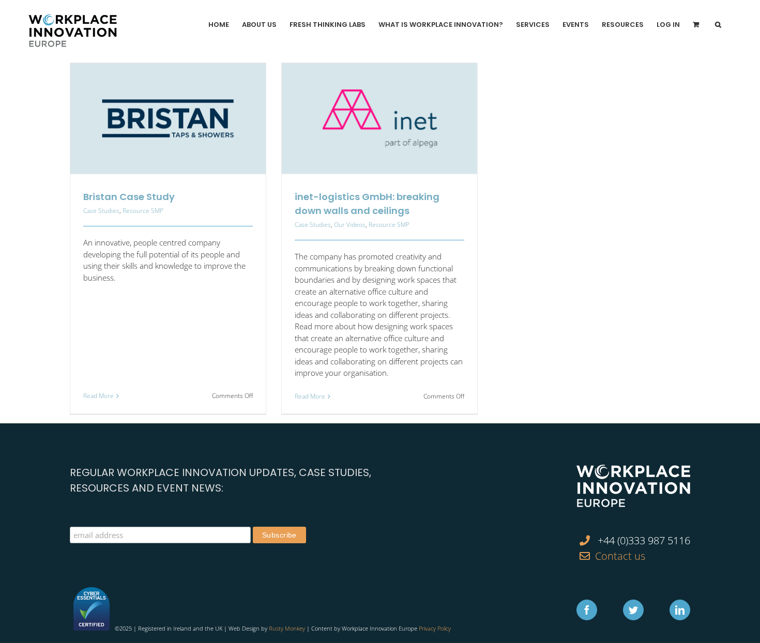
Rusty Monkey (287, 628)
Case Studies (101, 210)
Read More (98, 395)
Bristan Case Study (129, 196)
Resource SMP (143, 210)
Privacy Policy (435, 628)
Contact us (620, 556)
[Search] (718, 24)
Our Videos (350, 224)
